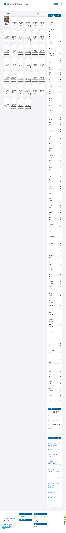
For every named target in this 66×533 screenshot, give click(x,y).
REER (50, 300)
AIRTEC (50, 27)
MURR (50, 250)
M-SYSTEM (50, 222)
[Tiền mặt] (22, 517)
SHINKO (50, 333)
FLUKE (50, 129)
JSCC (50, 181)
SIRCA (50, 343)
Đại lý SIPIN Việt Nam (53, 500)
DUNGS (50, 103)
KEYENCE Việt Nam (52, 457)
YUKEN (50, 400)
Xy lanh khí (50, 479)
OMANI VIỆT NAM (12, 3)
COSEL (50, 88)
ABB (49, 20)
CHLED (50, 74)
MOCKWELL (51, 243)
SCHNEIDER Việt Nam (57, 465)
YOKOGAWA (51, 397)
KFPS (50, 191)
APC (49, 32)
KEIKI (50, 186)
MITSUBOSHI (51, 241)
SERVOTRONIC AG (52, 326)
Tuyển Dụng (35, 526)
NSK (49, 272)
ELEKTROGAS (51, 110)
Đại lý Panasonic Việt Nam (53, 494)
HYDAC (50, 162)
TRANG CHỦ (6, 7)
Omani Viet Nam (57, 531)
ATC (49, 36)
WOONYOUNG (51, 393)
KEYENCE (50, 188)
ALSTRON (50, 31)
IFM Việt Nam (50, 456)
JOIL (49, 179)
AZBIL (50, 41)
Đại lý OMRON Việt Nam (51, 492)
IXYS (49, 174)
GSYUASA (50, 141)
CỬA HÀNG (17, 7)
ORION (50, 279)
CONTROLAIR (51, 84)
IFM (49, 164)
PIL (49, 290)
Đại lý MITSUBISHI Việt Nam (51, 490)
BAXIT (50, 50)
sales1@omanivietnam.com (27, 0)
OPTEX (50, 276)
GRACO (50, 139)
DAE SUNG (50, 89)
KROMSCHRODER (52, 203)
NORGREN (50, 267)
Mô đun (56, 459)
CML (49, 81)
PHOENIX (50, 286)
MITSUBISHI (51, 240)
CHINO (50, 72)
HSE (49, 158)
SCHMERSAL (51, 319)
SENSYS (50, 324)
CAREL (50, 65)
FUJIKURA (50, 136)
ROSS (50, 307)
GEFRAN (50, 138)
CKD (49, 77)
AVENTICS (50, 39)
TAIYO (50, 360)
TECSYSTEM (51, 366)
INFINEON (50, 167)
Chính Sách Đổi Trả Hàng (22, 524)
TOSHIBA (50, 374)
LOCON (50, 221)
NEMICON (50, 253)
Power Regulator (50, 465)
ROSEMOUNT (51, 305)
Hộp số (55, 454)
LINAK (50, 217)
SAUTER (50, 317)
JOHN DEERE (51, 177)
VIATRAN (50, 385)
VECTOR (50, 381)
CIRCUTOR (50, 76)
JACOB (50, 176)
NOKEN (50, 264)
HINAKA (50, 150)
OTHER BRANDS (51, 281)
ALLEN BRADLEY (51, 29)
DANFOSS (50, 93)
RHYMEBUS (51, 302)
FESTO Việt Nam (52, 451)
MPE (49, 245)
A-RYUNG (50, 19)
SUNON (50, 357)
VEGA (50, 383)
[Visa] (21, 517)
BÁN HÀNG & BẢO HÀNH (24, 7)
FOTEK (50, 133)
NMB (49, 259)
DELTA (50, 96)
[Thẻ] (24, 517)
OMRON (50, 274)
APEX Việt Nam (52, 443)
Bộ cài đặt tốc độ (50, 445)
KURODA (50, 207)
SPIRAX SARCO (51, 350)
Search (56, 4)
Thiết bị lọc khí (50, 473)
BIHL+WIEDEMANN (52, 55)
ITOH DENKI (51, 172)
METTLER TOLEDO (52, 234)
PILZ (49, 291)
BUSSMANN (51, 62)
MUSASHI (50, 252)
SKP (49, 345)
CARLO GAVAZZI (51, 67)
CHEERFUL (51, 70)
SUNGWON (51, 355)
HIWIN (50, 152)
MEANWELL (51, 231)
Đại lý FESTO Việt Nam (53, 485)
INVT (49, 169)
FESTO (50, 124)
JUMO (50, 183)
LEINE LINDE (51, 212)
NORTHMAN (51, 269)
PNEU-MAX (50, 293)
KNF (49, 195)
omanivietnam (34, 0)
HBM (49, 146)
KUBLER (50, 205)
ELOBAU (50, 112)
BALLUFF (50, 43)
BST (49, 57)
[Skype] (9, 524)
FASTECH (50, 122)
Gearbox (50, 454)
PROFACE (50, 295)
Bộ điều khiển (54, 447)
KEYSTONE (50, 190)
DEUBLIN (50, 98)
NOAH (50, 260)
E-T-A (50, 105)
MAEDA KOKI (51, 224)
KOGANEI (50, 196)
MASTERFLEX (51, 226)
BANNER (50, 45)
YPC (49, 398)
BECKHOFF (51, 51)
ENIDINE (50, 115)
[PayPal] (23, 517)
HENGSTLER (51, 148)
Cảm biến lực (56, 449)
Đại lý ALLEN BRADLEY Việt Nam (53, 480)
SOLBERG (50, 348)
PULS (50, 297)
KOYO (50, 202)
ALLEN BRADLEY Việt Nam (52, 440)
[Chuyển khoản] (20, 517)
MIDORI (50, 238)
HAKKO (50, 143)
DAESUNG (50, 91)
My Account (58, 0)
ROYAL (50, 309)
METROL (50, 233)
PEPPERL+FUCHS (52, 284)
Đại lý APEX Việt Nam (54, 483)
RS (49, 310)
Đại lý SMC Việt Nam (53, 502)
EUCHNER (50, 119)
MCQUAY (50, 229)
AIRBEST (50, 24)
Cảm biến (51, 449)
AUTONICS (50, 38)
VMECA (50, 388)
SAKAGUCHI (51, 312)
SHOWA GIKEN (51, 335)
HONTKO (50, 157)
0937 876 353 (20, 0)
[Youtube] (7, 526)
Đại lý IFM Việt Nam (51, 487)
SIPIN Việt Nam (51, 469)
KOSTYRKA (51, 200)
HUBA (50, 160)
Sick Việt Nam (51, 467)
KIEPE (50, 193)
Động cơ (56, 504)
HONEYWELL (51, 155)
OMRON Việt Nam (50, 461)
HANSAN (50, 145)
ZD (49, 402)
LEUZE (50, 214)
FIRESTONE (51, 127)
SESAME (50, 328)
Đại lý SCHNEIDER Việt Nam (52, 495)
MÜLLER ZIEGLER (52, 248)
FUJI (49, 134)
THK (49, 367)
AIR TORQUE (51, 22)
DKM (49, 100)
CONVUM (50, 86)
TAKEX (50, 362)
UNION (50, 379)
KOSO (50, 198)
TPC (49, 376)
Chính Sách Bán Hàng (22, 522)
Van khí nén (50, 476)
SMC (49, 347)
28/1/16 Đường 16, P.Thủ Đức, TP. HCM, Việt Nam (11, 0)
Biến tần (59, 443)
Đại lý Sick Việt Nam (52, 497)
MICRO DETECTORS (52, 236)
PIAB (49, 288)
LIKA (49, 215)
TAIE (49, 359)
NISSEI (50, 257)
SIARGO (50, 336)
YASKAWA (50, 395)
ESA (49, 117)
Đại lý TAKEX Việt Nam (51, 504)
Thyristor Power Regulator (53, 474)
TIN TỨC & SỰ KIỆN (34, 7)
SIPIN (50, 341)
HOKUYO (50, 153)
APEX (50, 34)
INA (49, 165)
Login (61, 0)
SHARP (50, 329)
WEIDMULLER (51, 390)
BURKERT (50, 60)
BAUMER (50, 48)
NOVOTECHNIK (51, 271)
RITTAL (50, 303)
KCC (49, 184)
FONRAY (50, 131)
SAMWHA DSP (51, 314)
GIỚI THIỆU (12, 7)
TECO (50, 364)
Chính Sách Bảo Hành (22, 523)
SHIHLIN (50, 331)
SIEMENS (50, 340)
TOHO (50, 371)
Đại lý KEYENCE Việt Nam (53, 489)
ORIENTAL (50, 278)
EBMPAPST (51, 108)
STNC (50, 352)
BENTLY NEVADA (51, 53)
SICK (49, 338)
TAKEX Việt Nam (58, 471)
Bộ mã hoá (55, 445)
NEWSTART (51, 255)
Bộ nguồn (49, 447)
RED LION (50, 298)
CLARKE (50, 79)
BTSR (50, 58)
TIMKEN (50, 369)
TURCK (50, 378)
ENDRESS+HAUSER (52, 114)
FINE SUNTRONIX (52, 126)
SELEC (50, 322)
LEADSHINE (51, 210)
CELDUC (50, 69)
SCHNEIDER (51, 321)
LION (49, 219)
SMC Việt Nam (51, 471)
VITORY (50, 386)
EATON (50, 107)
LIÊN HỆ (40, 7)
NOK (49, 262)
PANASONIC (51, 283)
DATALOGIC (51, 95)
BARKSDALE (51, 46)
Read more (6, 26)
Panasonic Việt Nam (52, 463)
